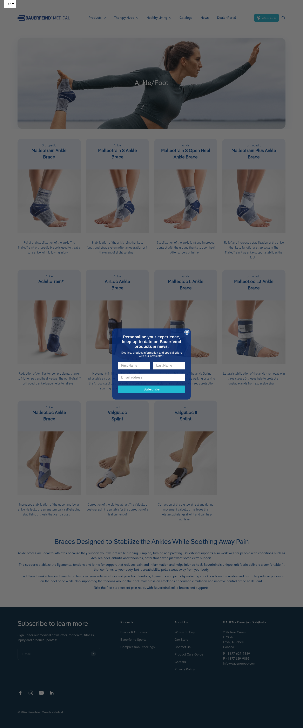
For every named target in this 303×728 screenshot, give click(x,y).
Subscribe (151, 389)
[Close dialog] (187, 332)
